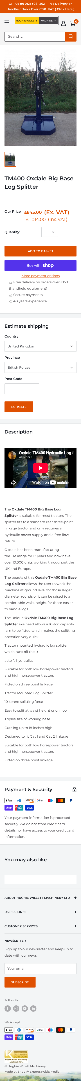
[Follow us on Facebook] (7, 1008)
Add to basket (40, 251)
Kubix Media (50, 1071)
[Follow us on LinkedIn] (33, 1008)
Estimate (19, 407)
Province (12, 357)
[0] (72, 23)
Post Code (13, 379)
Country (11, 336)
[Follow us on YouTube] (25, 1008)
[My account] (63, 23)
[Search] (70, 37)
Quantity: (12, 232)
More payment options (41, 276)
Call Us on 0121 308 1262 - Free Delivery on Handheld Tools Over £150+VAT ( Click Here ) (40, 6)
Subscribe (20, 982)
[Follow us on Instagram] (16, 1008)
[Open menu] (6, 22)
